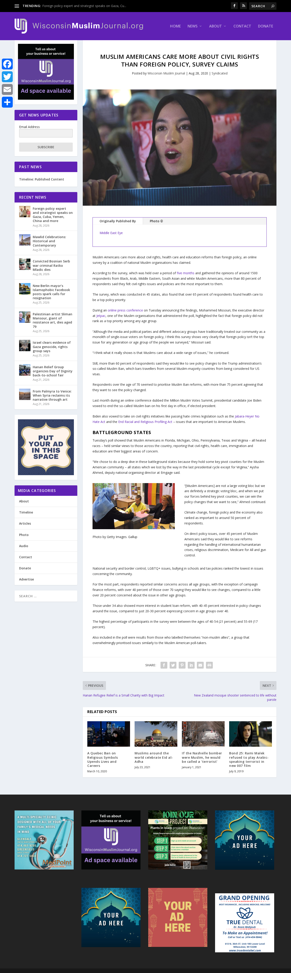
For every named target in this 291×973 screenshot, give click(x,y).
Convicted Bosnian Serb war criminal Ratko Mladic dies (51, 265)
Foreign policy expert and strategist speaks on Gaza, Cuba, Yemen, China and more (53, 214)
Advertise (26, 579)
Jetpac (100, 316)
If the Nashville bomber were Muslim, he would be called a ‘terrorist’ (202, 757)
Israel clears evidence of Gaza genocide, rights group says (52, 346)
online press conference (125, 310)
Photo (24, 535)
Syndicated (220, 73)
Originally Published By (118, 221)
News (193, 26)
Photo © (156, 221)
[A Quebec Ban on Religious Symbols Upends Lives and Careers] (108, 734)
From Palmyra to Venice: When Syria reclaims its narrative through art (52, 395)
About (215, 26)
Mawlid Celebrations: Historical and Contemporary (49, 241)
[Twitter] (7, 76)
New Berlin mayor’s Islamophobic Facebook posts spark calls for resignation (51, 292)
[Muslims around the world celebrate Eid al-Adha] (156, 734)
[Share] (7, 102)
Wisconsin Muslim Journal (166, 73)
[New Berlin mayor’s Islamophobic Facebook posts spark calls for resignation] (24, 288)
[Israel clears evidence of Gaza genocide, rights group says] (24, 345)
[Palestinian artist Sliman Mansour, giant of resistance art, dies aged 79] (24, 317)
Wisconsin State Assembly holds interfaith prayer (78, 6)
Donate (265, 26)
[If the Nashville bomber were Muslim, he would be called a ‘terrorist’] (203, 734)
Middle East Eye (111, 233)
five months (185, 273)
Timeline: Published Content (41, 179)
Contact (242, 26)
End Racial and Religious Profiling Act (145, 422)
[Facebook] (7, 64)
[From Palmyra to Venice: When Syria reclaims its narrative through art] (24, 394)
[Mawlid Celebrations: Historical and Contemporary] (24, 240)
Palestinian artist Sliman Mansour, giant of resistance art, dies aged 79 (52, 320)
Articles (25, 523)
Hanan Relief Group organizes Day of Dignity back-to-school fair (53, 371)
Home (175, 26)
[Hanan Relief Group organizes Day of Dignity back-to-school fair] (24, 370)
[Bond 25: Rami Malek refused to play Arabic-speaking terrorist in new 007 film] (250, 734)
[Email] (7, 89)
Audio (23, 546)
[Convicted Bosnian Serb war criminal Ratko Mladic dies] (24, 264)
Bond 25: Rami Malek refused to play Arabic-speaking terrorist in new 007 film (249, 759)
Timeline (26, 512)
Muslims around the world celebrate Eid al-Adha (154, 757)
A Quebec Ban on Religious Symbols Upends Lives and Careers (102, 759)
